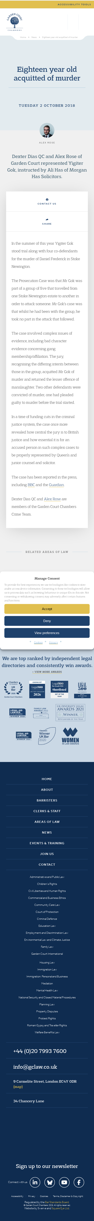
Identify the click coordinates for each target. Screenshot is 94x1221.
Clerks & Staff (47, 811)
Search (63, 22)
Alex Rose (52, 499)
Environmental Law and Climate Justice (47, 939)
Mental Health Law (47, 990)
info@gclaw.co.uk (35, 1066)
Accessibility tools (74, 4)
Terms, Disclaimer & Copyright (68, 1196)
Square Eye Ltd (60, 1208)
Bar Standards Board (57, 1202)
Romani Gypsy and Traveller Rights (47, 1025)
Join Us (47, 854)
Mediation (47, 983)
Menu (84, 22)
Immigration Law (47, 969)
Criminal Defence (47, 918)
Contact (47, 865)
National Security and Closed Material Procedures (47, 997)
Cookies (38, 642)
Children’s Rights (47, 884)
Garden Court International (47, 953)
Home (47, 779)
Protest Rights (47, 1018)
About (47, 790)
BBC (31, 484)
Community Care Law (47, 904)
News (47, 832)
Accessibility (17, 1196)
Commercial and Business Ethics (47, 897)
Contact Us (47, 203)
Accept (47, 609)
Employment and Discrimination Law (47, 932)
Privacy (53, 642)
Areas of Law (47, 822)
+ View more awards (47, 671)
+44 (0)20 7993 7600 (73, 22)
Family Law (47, 946)
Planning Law (47, 1004)
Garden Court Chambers (14, 22)
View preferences (47, 633)
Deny (47, 621)
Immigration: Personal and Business (47, 976)
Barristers (47, 800)
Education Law (47, 925)
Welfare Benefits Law (47, 1032)
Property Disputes (47, 1011)
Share (47, 223)
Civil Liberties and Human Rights (47, 891)
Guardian (56, 484)
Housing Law (47, 962)
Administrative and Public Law (47, 877)
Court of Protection (47, 911)
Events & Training (47, 843)
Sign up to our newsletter (47, 1166)
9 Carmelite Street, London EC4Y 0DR (45, 1084)
